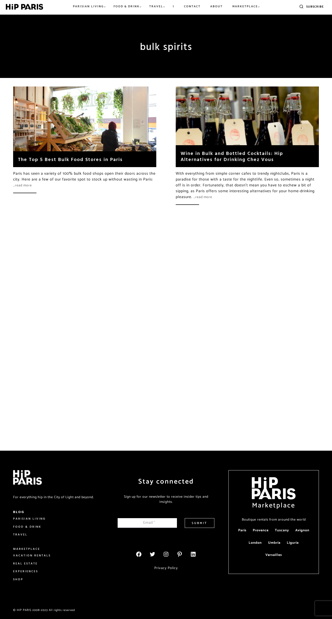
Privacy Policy (166, 568)
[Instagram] (166, 554)
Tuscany (282, 530)
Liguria (293, 543)
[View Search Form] (301, 6)
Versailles (273, 555)
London (255, 543)
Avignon (302, 530)
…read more (22, 185)
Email (149, 522)
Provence (261, 530)
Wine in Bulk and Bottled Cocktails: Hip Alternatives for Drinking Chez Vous (232, 156)
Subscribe (315, 6)
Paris (242, 530)
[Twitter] (152, 554)
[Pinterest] (179, 554)
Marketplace (273, 505)
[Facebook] (139, 554)
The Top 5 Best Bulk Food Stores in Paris (70, 159)
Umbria (274, 543)
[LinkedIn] (193, 554)
